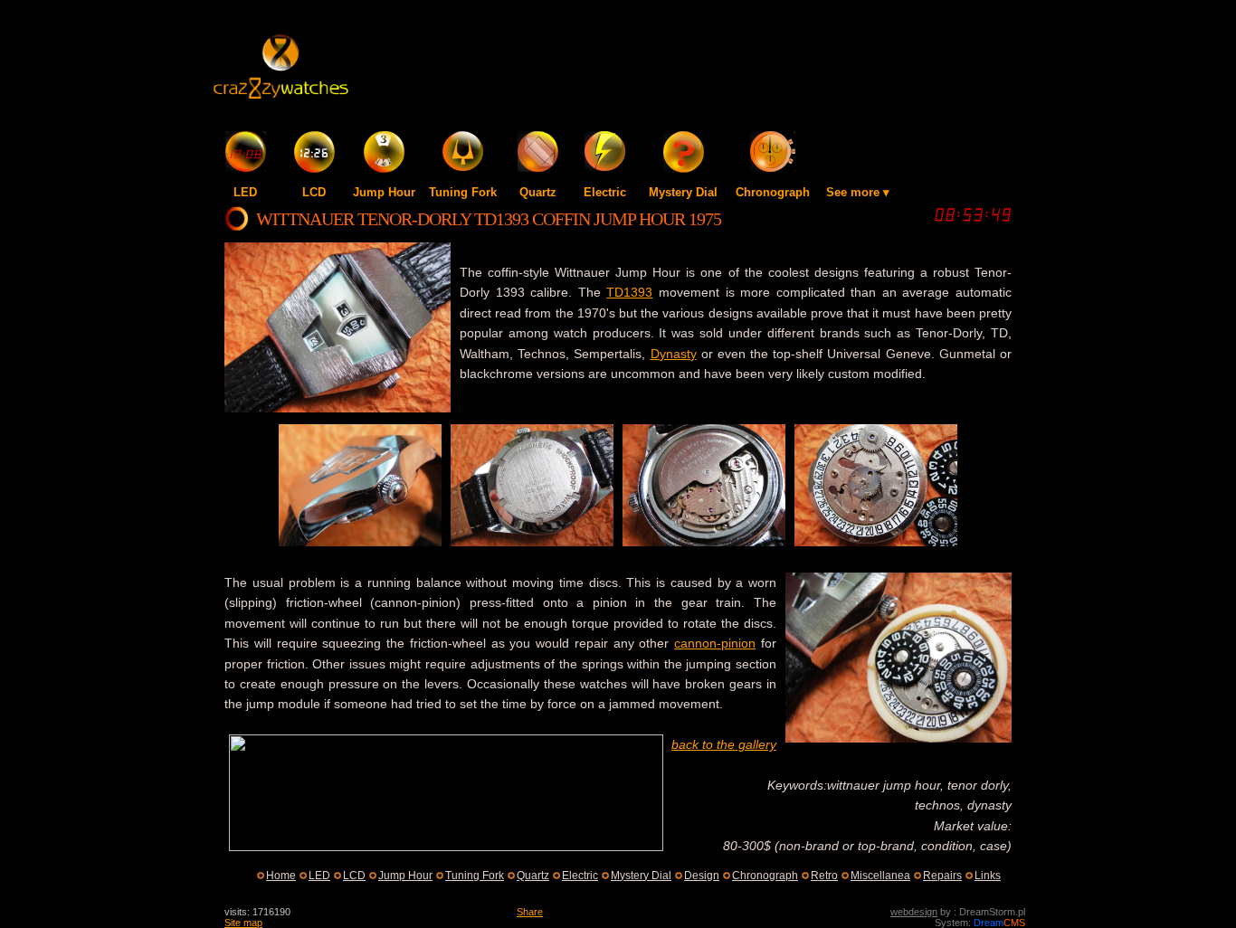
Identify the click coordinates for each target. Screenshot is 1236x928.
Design (701, 875)
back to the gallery (723, 744)
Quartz (537, 192)
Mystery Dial (683, 192)
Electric (605, 192)
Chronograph (773, 192)
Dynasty (674, 353)
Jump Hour (384, 192)
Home (281, 875)
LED (245, 192)
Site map (243, 922)
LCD (314, 192)
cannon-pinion (715, 643)
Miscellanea (880, 875)
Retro (824, 875)
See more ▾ (857, 192)
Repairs (942, 875)
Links (988, 875)
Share (530, 911)
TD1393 (629, 292)
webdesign (913, 911)
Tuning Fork (463, 192)
